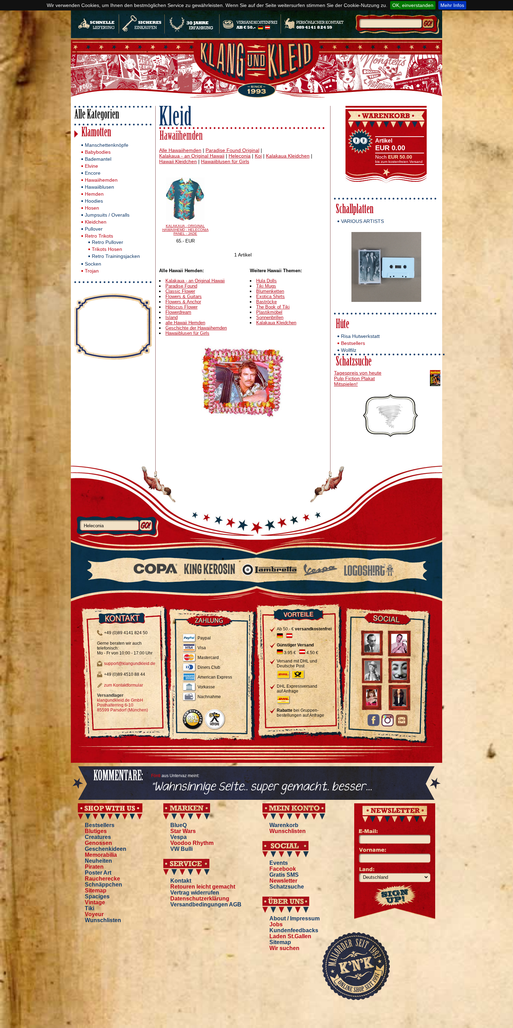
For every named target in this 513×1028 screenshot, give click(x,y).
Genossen (98, 843)
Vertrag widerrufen (194, 893)
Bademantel (98, 159)
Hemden (94, 194)
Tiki (89, 908)
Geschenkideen (105, 849)
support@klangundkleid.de (129, 663)
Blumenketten (270, 291)
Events (278, 863)
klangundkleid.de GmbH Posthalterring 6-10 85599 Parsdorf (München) (122, 705)
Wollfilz (348, 350)
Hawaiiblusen (99, 187)
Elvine (91, 166)
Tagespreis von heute (357, 373)
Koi (258, 156)
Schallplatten (354, 210)
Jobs (276, 924)
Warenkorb (283, 825)
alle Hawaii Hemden (185, 322)
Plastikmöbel (269, 312)
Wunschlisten (103, 920)
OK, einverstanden (412, 5)
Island (171, 317)
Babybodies (98, 152)
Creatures (98, 837)
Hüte (342, 325)
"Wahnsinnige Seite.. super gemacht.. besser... (261, 787)
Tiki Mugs (266, 286)
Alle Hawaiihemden (180, 150)
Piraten (94, 867)
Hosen (92, 208)
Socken (93, 264)
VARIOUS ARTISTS (362, 221)
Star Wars (183, 831)
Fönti (156, 775)
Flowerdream (178, 312)
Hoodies (94, 201)
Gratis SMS (284, 875)
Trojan (92, 271)
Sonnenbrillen (269, 317)
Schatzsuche (354, 362)
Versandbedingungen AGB (205, 904)
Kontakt (180, 881)
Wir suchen (284, 948)
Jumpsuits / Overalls (107, 215)
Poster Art (98, 873)
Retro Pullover (107, 242)
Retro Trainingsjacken (116, 256)
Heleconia (240, 156)
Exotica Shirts (270, 296)
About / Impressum (294, 918)
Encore (93, 173)
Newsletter (283, 881)
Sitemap (95, 890)
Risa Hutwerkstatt (360, 336)
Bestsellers (353, 343)
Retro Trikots (99, 236)
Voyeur (94, 914)
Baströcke (266, 301)
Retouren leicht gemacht (202, 887)
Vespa (178, 837)
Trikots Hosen (107, 249)
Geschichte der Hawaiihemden (196, 328)
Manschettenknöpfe (106, 145)
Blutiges (96, 831)
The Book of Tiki (273, 307)
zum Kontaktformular (123, 685)
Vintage (95, 902)
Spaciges (97, 896)
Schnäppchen (103, 885)
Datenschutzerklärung (199, 899)
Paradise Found (181, 286)
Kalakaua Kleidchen (276, 322)
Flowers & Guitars (183, 296)
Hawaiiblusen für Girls (187, 333)
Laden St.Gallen (290, 936)
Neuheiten (98, 861)
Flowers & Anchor (183, 301)
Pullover (94, 229)
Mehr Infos (452, 5)
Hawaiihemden (101, 180)
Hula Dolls (266, 280)
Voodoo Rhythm (192, 843)
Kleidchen (95, 222)
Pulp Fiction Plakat (354, 378)
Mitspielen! (346, 384)
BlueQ (178, 825)
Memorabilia (101, 855)
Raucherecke (102, 879)
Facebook (282, 869)
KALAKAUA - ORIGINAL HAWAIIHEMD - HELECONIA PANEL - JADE (185, 230)
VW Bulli (181, 849)
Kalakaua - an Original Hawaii (195, 280)
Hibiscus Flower (181, 307)
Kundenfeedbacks (293, 930)
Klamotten (96, 133)
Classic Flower (180, 291)
